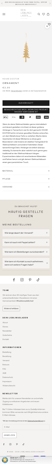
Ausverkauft (26, 103)
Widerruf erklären (11, 308)
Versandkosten (16, 91)
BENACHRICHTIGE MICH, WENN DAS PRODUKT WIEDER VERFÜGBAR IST (26, 110)
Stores (5, 327)
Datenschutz (8, 377)
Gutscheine (7, 335)
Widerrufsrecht (9, 385)
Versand (6, 360)
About (5, 322)
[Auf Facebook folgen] (14, 280)
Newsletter (7, 331)
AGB (4, 373)
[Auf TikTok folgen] (38, 280)
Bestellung (7, 352)
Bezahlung (7, 356)
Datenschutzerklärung (35, 421)
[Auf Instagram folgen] (22, 280)
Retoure (6, 364)
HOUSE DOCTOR (11, 79)
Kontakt (6, 339)
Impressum (7, 381)
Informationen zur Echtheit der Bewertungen (23, 461)
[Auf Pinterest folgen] (30, 280)
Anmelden (9, 435)
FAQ (4, 369)
